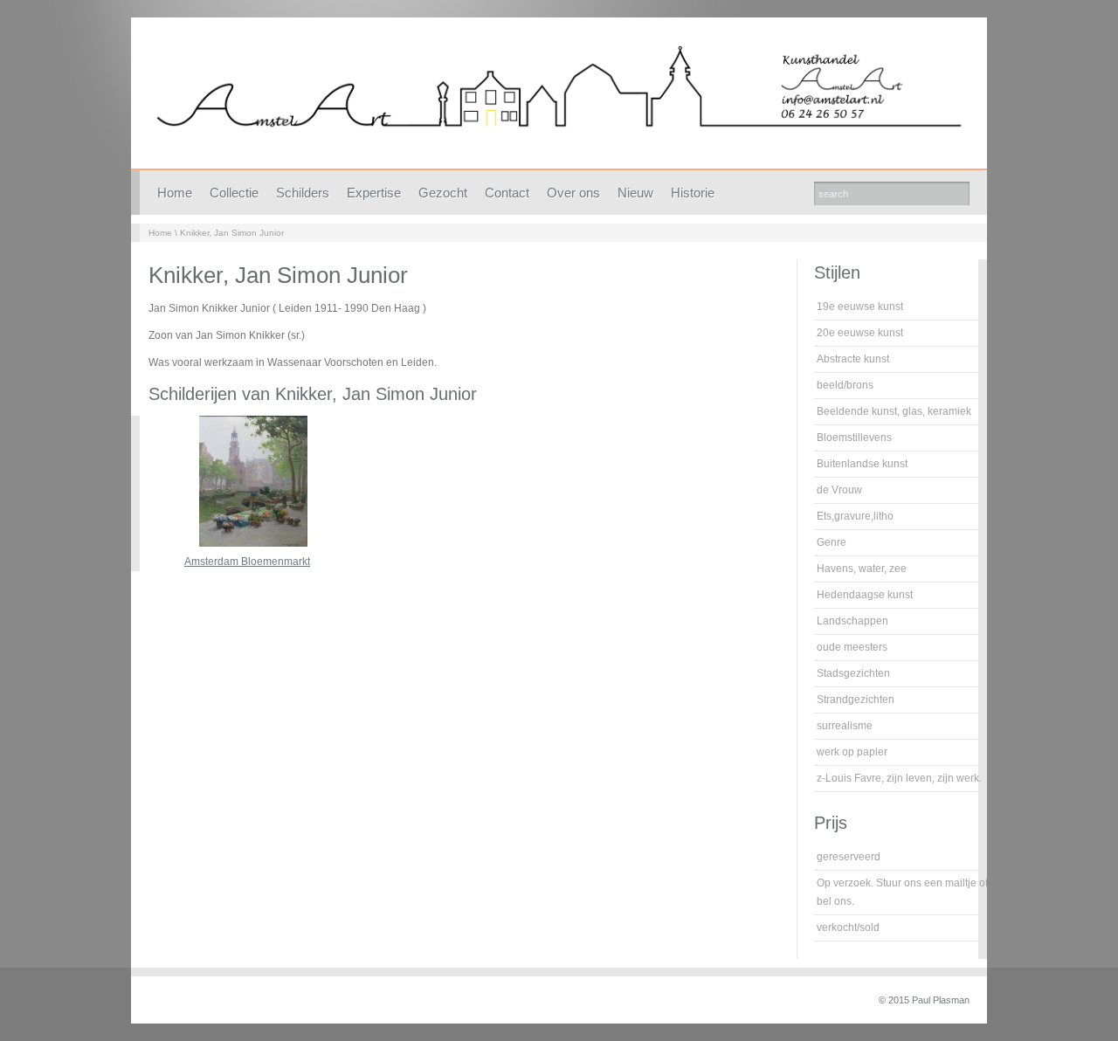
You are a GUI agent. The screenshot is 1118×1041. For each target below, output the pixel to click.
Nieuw (635, 192)
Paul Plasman (941, 1000)
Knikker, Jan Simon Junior (232, 233)
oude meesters (852, 647)
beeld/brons (845, 385)
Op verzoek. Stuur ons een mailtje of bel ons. (902, 892)
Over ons (573, 192)
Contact (507, 192)
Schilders (302, 192)
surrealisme (845, 726)
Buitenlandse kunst (862, 464)
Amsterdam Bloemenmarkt (247, 561)
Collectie (234, 192)
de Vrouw (839, 490)
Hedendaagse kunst (865, 595)
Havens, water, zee (862, 568)
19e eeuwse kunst (860, 306)
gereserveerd (848, 857)
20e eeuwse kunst (860, 333)
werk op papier (852, 752)
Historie (692, 192)
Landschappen (852, 621)
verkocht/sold (848, 927)
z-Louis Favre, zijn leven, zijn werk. (899, 778)
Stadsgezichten (853, 673)
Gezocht (442, 192)
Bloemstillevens (854, 437)
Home (174, 192)
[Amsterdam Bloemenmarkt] (253, 543)
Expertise (374, 192)
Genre (831, 542)
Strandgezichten (855, 699)
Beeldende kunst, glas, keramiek (894, 411)
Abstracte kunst (853, 359)
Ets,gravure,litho (855, 516)
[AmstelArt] (559, 97)
